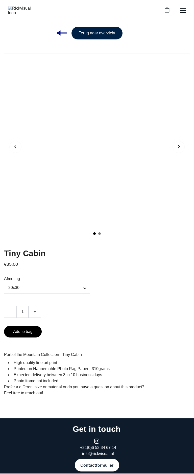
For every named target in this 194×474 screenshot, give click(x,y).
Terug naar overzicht (97, 33)
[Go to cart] (167, 10)
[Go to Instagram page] (96, 441)
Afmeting (12, 279)
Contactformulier (96, 465)
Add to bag (23, 331)
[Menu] (183, 10)
